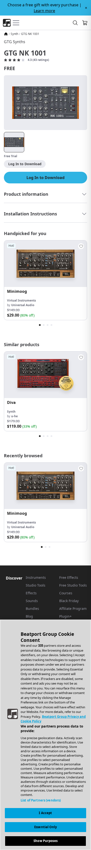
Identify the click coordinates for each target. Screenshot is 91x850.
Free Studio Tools (73, 585)
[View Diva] (45, 374)
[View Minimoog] (45, 263)
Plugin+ (65, 616)
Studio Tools (35, 585)
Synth (14, 34)
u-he (14, 416)
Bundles (32, 608)
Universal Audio (22, 305)
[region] (45, 735)
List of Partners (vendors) (41, 800)
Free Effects (68, 577)
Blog (29, 616)
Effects (31, 593)
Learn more (44, 10)
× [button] (86, 7)
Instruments (36, 577)
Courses (65, 593)
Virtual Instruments (21, 300)
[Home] (6, 34)
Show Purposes (45, 841)
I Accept (45, 813)
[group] (45, 280)
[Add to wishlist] (81, 246)
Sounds (32, 600)
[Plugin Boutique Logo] (7, 23)
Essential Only (45, 827)
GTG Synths (14, 41)
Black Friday (69, 600)
